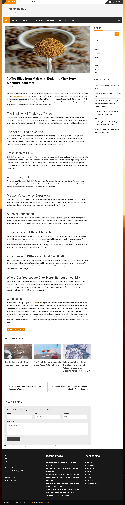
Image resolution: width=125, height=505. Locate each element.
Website (66, 413)
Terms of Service (11, 474)
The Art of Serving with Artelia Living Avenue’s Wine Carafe (108, 95)
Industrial (97, 53)
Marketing (97, 69)
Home (7, 456)
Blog (6, 459)
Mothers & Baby (99, 73)
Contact (25, 20)
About (14, 20)
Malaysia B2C (17, 8)
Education (97, 49)
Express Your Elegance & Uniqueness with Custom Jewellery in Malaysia (107, 131)
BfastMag (31, 502)
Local (22, 329)
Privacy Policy (10, 477)
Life (16, 329)
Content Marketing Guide (44, 20)
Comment (11, 421)
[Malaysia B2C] (6, 20)
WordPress (45, 502)
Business (97, 46)
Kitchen (10, 329)
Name (9, 413)
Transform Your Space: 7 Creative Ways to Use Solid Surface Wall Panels (107, 113)
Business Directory (67, 20)
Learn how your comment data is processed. (42, 446)
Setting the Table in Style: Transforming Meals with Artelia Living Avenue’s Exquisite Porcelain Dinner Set (108, 103)
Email (37, 413)
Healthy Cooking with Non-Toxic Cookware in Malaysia (107, 87)
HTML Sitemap (10, 480)
